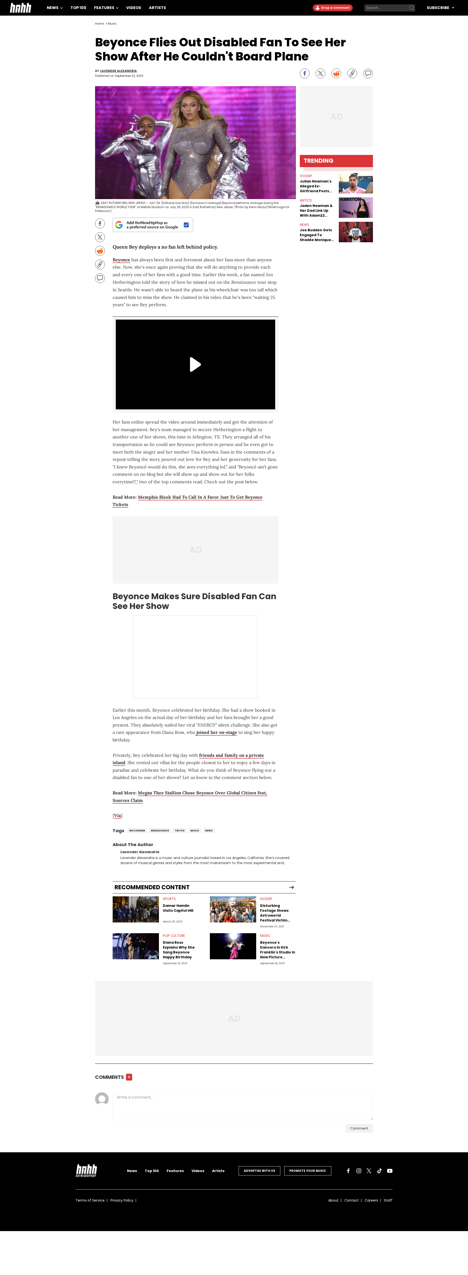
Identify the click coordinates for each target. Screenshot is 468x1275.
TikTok (180, 830)
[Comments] (368, 73)
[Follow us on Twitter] (369, 1170)
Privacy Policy (121, 1200)
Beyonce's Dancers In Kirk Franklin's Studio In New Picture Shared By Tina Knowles (277, 950)
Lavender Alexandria (118, 71)
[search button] (411, 7)
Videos (133, 7)
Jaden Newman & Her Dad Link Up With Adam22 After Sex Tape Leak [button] (316, 210)
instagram (137, 830)
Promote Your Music (307, 1171)
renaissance (160, 830)
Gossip (266, 898)
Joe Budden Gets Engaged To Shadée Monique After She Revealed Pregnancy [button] (316, 235)
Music (112, 23)
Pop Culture (174, 935)
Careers (371, 1200)
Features (104, 7)
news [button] (304, 224)
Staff (388, 1200)
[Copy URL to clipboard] (352, 73)
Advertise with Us (259, 1171)
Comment (359, 1128)
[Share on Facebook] (304, 73)
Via (117, 815)
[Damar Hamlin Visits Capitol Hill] (136, 909)
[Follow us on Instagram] (358, 1170)
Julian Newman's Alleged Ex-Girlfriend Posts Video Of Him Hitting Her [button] (316, 186)
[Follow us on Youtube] (389, 1170)
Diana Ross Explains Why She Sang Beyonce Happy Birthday (179, 950)
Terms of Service (90, 1200)
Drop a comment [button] (335, 8)
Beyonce (121, 260)
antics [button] (306, 200)
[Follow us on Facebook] (348, 1170)
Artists (157, 7)
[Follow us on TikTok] (379, 1170)
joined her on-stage (216, 732)
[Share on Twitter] (320, 73)
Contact (351, 1200)
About (333, 1200)
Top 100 (78, 7)
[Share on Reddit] (336, 73)
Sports (169, 898)
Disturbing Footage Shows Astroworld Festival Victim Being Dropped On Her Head (277, 913)
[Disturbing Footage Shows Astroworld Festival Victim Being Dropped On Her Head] (233, 909)
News (53, 7)
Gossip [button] (306, 175)
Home (99, 23)
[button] (356, 183)
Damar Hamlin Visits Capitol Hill (178, 908)
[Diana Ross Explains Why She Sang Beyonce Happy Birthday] (136, 946)
